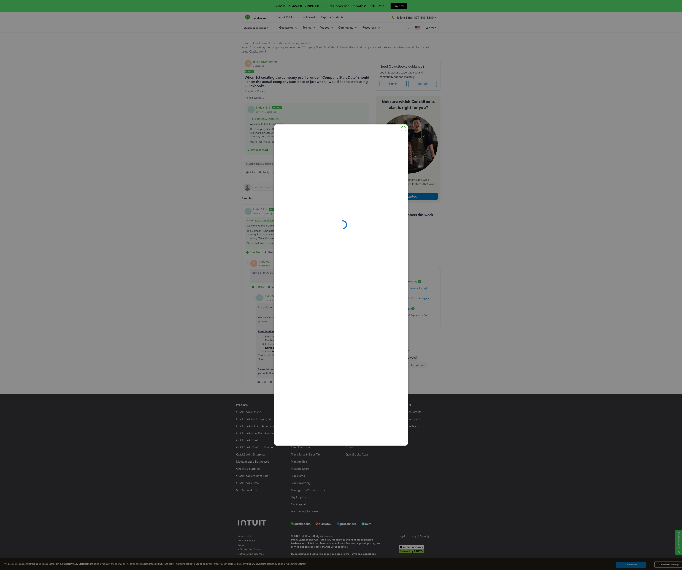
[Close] (403, 128)
